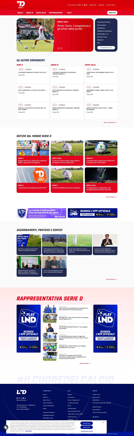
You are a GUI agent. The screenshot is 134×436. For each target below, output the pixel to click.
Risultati (112, 12)
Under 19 (29, 12)
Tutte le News (110, 197)
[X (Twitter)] (83, 5)
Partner (101, 5)
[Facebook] (79, 5)
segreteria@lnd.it (24, 409)
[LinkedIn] (87, 5)
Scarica (29, 69)
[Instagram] (81, 5)
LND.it (69, 12)
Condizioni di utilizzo (78, 433)
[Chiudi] (103, 422)
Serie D (20, 12)
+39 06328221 (23, 407)
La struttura (110, 5)
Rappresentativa (55, 12)
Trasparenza (68, 433)
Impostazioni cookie (112, 433)
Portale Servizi (105, 47)
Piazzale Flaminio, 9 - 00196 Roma (26, 405)
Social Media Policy (89, 433)
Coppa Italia (41, 12)
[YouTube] (85, 5)
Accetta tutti (86, 423)
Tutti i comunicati (109, 122)
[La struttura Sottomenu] (115, 5)
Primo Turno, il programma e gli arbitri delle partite (74, 27)
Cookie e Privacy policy (100, 433)
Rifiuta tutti (86, 427)
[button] (5, 427)
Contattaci (92, 5)
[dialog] (56, 427)
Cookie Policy (28, 431)
